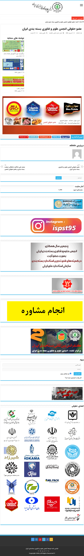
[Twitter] (43, 539)
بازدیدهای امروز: (78, 190)
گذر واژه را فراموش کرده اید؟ (73, 378)
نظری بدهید (42, 33)
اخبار (77, 22)
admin (78, 33)
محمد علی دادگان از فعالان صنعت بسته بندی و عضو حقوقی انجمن (15, 167)
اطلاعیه (51, 33)
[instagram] (32, 539)
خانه (80, 22)
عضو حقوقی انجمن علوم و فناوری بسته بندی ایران (68, 167)
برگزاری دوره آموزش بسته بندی (14, 53)
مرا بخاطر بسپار (65, 374)
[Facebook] (47, 539)
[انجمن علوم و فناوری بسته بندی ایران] (42, 7)
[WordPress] (36, 539)
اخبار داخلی (56, 33)
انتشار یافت (67, 18)
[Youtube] (40, 539)
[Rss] (51, 539)
